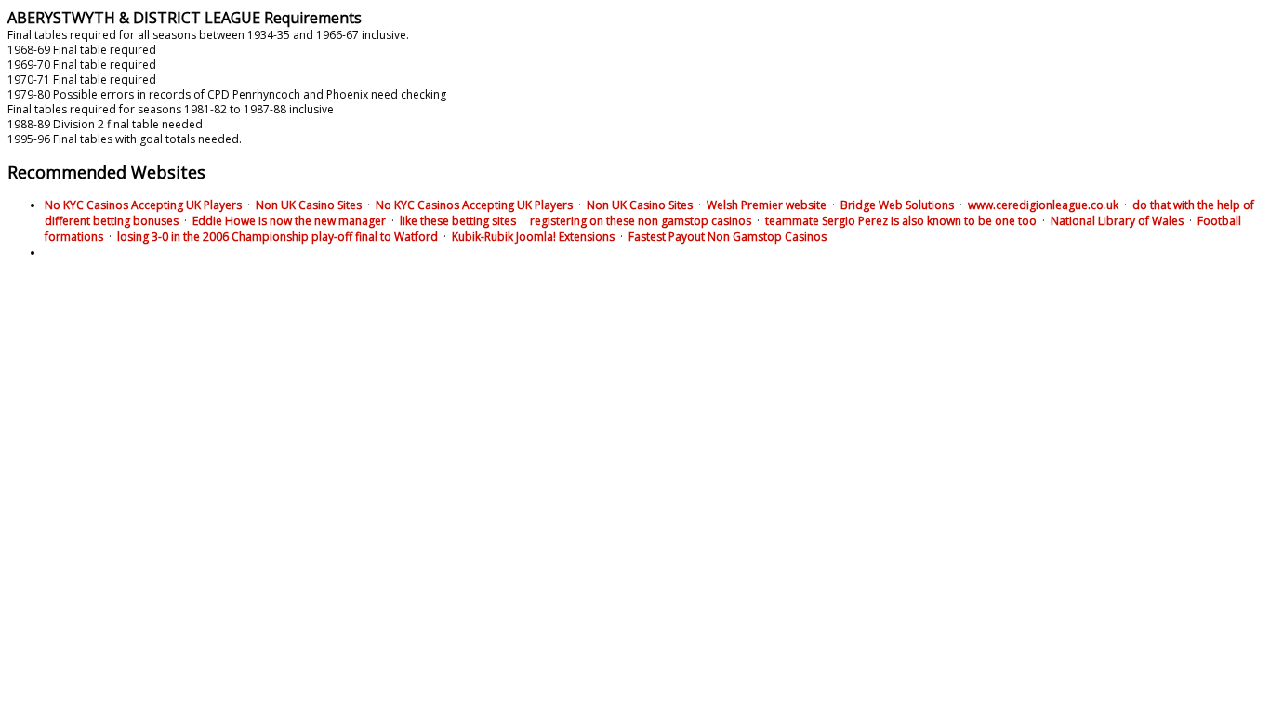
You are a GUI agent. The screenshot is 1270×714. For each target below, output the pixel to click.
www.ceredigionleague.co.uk (1043, 205)
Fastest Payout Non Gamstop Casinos (727, 237)
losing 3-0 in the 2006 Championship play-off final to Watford (277, 237)
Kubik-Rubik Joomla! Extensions (533, 237)
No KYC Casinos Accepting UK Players (143, 205)
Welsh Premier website (767, 205)
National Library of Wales (1117, 221)
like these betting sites (458, 221)
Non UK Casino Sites (309, 205)
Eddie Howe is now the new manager (289, 221)
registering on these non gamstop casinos (640, 221)
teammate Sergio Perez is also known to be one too (901, 221)
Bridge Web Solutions (897, 205)
